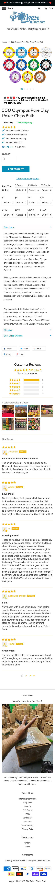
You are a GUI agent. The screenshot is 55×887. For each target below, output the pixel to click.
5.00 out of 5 (35, 370)
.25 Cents (32, 185)
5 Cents (19, 185)
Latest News (27, 695)
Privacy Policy (27, 828)
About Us (27, 821)
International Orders (28, 798)
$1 (3, 197)
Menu (10, 8)
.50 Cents (45, 185)
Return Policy (27, 825)
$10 (29, 197)
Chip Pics (27, 802)
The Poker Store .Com (36, 881)
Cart (50, 8)
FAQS (27, 813)
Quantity (6, 153)
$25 (42, 197)
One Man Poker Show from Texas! (27, 701)
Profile (27, 846)
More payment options (27, 178)
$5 (16, 197)
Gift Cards (27, 810)
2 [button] (26, 675)
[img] (9, 447)
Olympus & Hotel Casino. (20, 237)
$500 (17, 209)
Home (4, 42)
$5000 (43, 209)
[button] (9, 127)
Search (27, 806)
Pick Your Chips (7, 188)
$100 (4, 209)
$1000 (31, 209)
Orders (27, 842)
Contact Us (27, 817)
